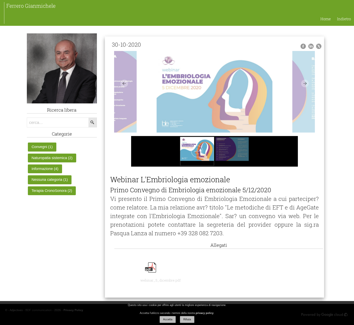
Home (325, 18)
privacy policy (204, 313)
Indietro (344, 18)
